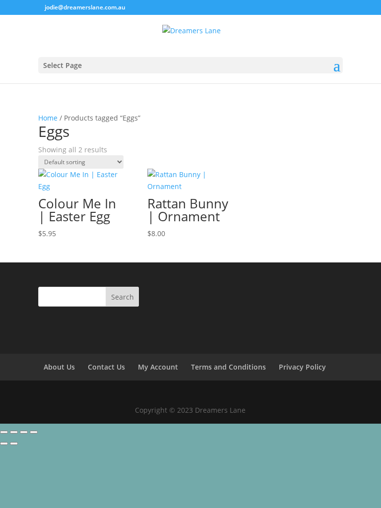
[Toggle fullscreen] (14, 432)
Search (122, 297)
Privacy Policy (302, 367)
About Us (59, 367)
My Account (158, 367)
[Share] (24, 432)
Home (48, 118)
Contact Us (106, 367)
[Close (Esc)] (34, 432)
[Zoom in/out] (4, 432)
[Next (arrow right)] (14, 443)
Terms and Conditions (228, 367)
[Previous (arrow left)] (4, 443)
